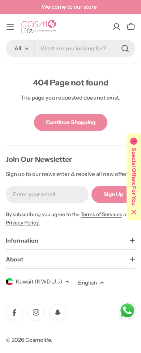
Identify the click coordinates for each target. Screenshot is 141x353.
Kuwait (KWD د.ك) (39, 281)
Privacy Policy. (23, 222)
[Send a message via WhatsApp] (127, 310)
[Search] (125, 48)
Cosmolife (38, 339)
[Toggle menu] (10, 26)
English (87, 282)
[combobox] (70, 48)
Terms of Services (101, 214)
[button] (134, 176)
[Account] (116, 26)
